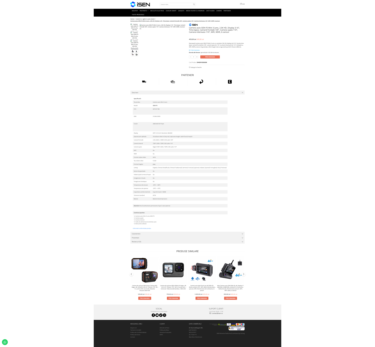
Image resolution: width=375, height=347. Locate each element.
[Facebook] (153, 315)
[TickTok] (160, 315)
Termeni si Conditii (135, 330)
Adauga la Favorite (196, 67)
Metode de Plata (164, 328)
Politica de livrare (135, 334)
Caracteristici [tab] (136, 234)
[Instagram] (164, 315)
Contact (132, 337)
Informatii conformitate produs (142, 228)
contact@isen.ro (217, 313)
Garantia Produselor (165, 332)
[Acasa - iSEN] (140, 4)
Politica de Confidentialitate (138, 332)
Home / (132, 19)
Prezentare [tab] (135, 238)
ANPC (161, 334)
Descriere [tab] (135, 93)
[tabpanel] (163, 47)
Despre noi (133, 328)
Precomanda (210, 57)
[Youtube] (157, 315)
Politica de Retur (164, 330)
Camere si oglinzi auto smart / (146, 19)
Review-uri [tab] (136, 242)
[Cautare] (194, 4)
